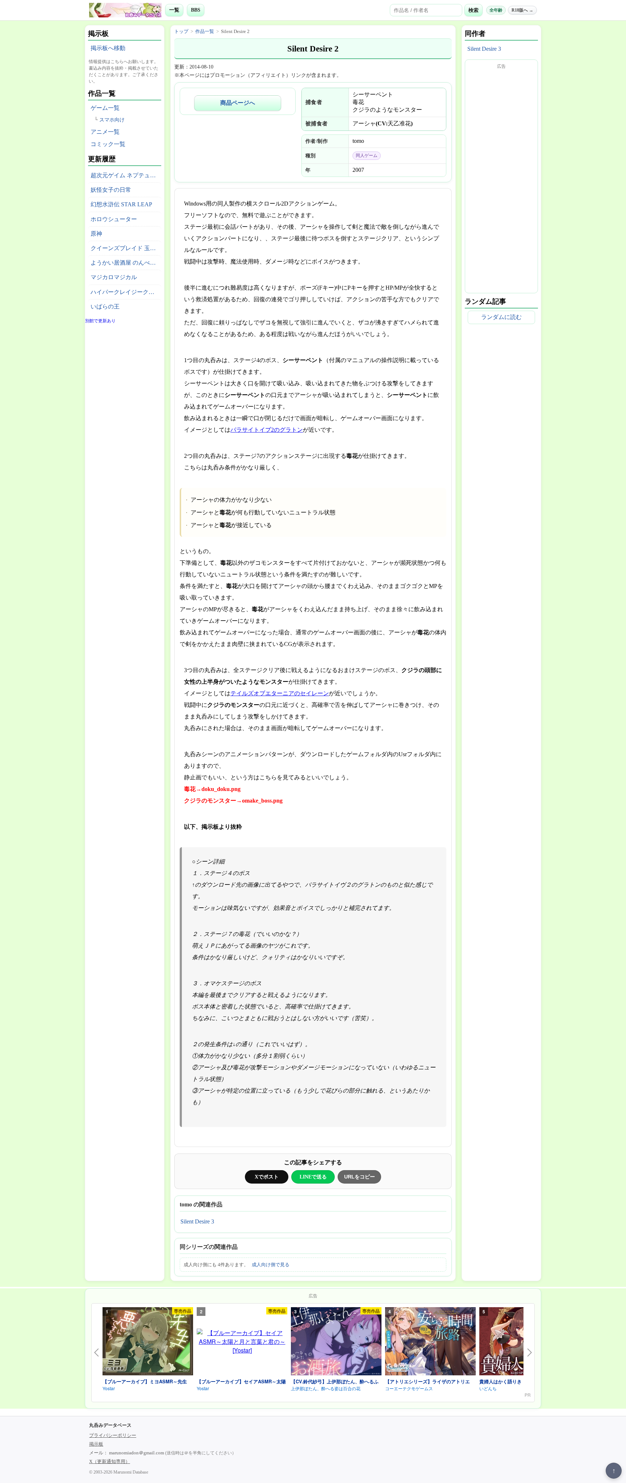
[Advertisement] (501, 180)
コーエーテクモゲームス (409, 1388)
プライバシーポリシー (112, 1435)
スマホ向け (112, 120)
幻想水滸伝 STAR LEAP (121, 204)
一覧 (174, 10)
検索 (473, 10)
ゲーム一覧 (105, 108)
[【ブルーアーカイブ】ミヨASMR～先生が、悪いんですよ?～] (148, 1342)
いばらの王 (105, 306)
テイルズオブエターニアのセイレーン (279, 693)
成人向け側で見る (270, 1264)
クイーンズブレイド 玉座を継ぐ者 (126, 248)
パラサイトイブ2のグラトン (266, 430)
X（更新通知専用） (109, 1461)
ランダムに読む (501, 317)
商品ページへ (237, 103)
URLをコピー (359, 1177)
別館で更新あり (100, 320)
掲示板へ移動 (108, 48)
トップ (181, 31)
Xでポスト (267, 1177)
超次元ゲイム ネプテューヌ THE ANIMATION (126, 175)
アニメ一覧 (105, 132)
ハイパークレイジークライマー (126, 292)
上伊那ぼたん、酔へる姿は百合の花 (325, 1388)
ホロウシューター (114, 219)
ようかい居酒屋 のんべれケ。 (126, 263)
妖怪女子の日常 (111, 190)
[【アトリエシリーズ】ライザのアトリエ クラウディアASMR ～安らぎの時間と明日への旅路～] (430, 1342)
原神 (96, 234)
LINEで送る (313, 1177)
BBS (195, 10)
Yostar (109, 1388)
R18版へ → (522, 10)
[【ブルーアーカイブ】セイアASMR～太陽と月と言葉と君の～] (242, 1341)
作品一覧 (204, 31)
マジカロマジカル (114, 277)
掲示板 (96, 1444)
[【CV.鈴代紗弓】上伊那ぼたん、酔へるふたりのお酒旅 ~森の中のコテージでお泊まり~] (336, 1342)
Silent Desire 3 (197, 1221)
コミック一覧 (108, 144)
